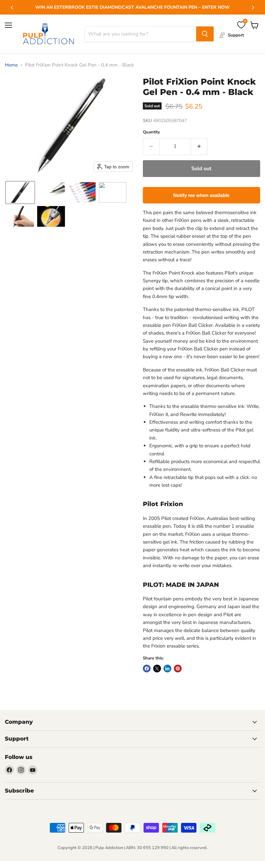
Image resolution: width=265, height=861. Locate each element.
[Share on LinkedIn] (167, 668)
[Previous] (12, 7)
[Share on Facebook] (147, 668)
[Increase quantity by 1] (199, 146)
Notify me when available (201, 195)
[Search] (205, 33)
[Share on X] (157, 668)
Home (11, 65)
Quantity (151, 132)
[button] (20, 192)
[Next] (253, 7)
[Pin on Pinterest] (178, 668)
